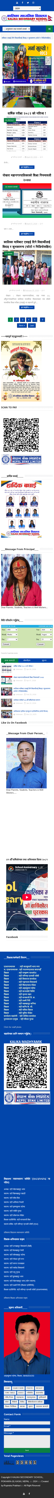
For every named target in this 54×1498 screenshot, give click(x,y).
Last (32, 325)
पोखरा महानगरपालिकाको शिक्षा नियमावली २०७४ (29, 677)
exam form (18, 1388)
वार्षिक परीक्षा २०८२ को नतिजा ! (27, 113)
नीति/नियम (9, 1397)
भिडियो (14, 1402)
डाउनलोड (39, 1393)
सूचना (44, 660)
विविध (22, 1402)
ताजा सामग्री (10, 660)
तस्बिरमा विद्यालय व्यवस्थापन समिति (16, 1232)
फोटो (7, 1402)
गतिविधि (30, 1393)
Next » (22, 325)
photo (30, 1388)
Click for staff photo (12, 1027)
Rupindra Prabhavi (12, 1485)
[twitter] (28, 3)
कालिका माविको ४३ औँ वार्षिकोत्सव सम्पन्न (27, 700)
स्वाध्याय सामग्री (12, 187)
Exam (7, 1388)
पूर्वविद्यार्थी (42, 1397)
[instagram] (33, 3)
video (21, 1393)
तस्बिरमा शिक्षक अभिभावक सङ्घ (15, 1298)
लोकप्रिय (27, 660)
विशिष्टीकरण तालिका (35, 1402)
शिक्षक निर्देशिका (10, 1406)
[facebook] (22, 3)
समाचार (10, 254)
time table (10, 1393)
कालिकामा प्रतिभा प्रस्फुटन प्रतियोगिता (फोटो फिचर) (31, 711)
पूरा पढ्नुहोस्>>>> (27, 167)
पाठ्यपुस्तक (31, 1397)
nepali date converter (13, 653)
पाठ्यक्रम (20, 1397)
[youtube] (17, 3)
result (11, 120)
